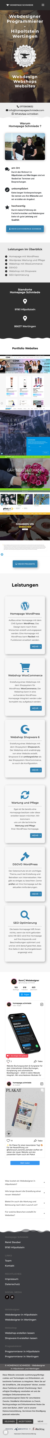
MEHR (35, 646)
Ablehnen (9, 1421)
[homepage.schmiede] (9, 1004)
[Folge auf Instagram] (12, 1297)
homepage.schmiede (22, 1003)
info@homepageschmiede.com (26, 110)
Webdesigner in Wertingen (20, 1319)
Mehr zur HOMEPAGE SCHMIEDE (26, 229)
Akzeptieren (25, 1421)
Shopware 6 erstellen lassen (21, 1338)
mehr (35, 708)
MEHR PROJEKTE (26, 564)
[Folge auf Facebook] (7, 1297)
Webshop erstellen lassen (20, 1333)
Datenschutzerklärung (29, 1434)
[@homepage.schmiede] (14, 981)
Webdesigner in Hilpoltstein (21, 1314)
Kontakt (9, 1265)
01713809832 (26, 106)
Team (8, 1260)
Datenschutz (12, 1284)
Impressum (11, 1279)
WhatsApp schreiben (26, 114)
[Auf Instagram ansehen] (41, 1004)
